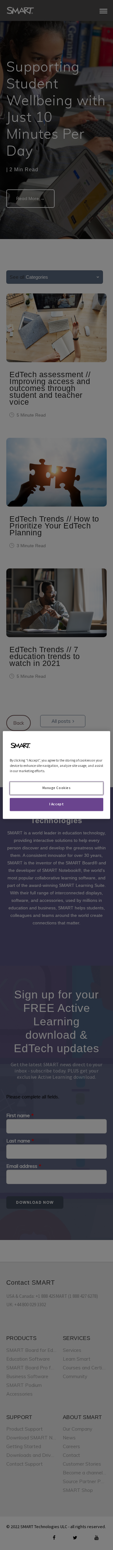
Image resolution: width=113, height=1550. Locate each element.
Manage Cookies (56, 788)
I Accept (56, 804)
